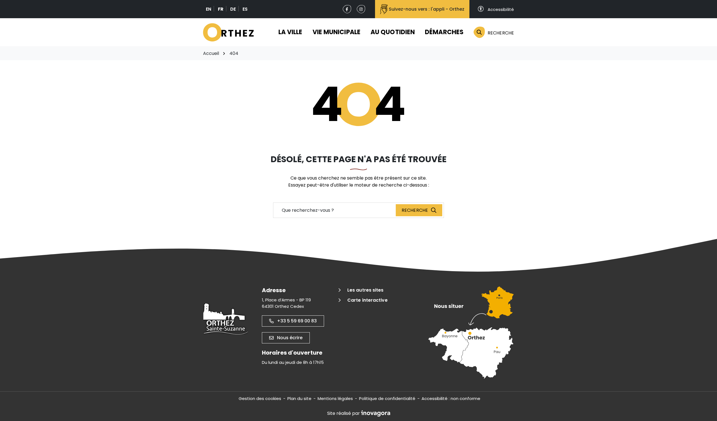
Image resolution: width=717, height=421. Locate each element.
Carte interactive (367, 300)
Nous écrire (289, 337)
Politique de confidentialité (387, 398)
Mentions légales (335, 398)
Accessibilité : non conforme (451, 398)
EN (208, 9)
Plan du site (299, 398)
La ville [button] (290, 32)
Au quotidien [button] (393, 32)
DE (233, 9)
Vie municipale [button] (336, 32)
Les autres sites (365, 290)
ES (245, 9)
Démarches (444, 32)
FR (221, 9)
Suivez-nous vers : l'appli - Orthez (426, 9)
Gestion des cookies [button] (260, 398)
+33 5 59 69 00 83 (297, 321)
